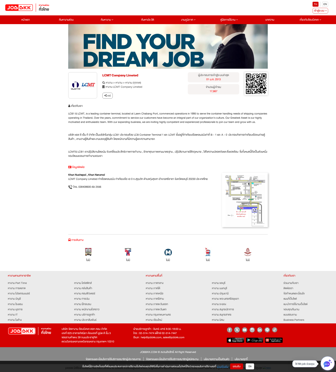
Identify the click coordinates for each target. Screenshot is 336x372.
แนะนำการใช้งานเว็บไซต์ (295, 304)
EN (325, 4)
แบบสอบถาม (290, 315)
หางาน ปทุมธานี (220, 293)
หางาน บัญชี (14, 299)
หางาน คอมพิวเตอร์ (84, 293)
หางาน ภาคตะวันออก (157, 304)
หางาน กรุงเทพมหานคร (158, 315)
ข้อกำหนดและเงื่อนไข (294, 293)
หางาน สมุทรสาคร (221, 315)
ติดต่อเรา (288, 288)
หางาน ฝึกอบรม (82, 304)
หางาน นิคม (218, 320)
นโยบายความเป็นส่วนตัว (216, 359)
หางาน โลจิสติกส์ (83, 283)
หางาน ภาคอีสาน (155, 299)
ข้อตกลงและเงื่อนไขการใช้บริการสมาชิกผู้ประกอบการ (113, 359)
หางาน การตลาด (17, 288)
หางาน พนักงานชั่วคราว (86, 309)
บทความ (269, 19)
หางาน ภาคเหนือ (154, 293)
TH (315, 4)
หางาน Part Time (17, 283)
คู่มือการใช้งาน (228, 19)
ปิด (249, 366)
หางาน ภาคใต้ (153, 288)
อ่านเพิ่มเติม (222, 366)
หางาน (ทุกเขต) (133, 83)
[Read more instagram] (252, 330)
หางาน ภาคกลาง (154, 283)
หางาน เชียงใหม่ (154, 320)
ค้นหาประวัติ (147, 19)
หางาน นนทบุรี (219, 288)
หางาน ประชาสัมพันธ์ (85, 320)
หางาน (109, 83)
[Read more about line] (267, 330)
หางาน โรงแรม (15, 304)
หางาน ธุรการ (15, 309)
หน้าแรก (25, 19)
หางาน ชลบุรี (218, 283)
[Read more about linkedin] (259, 330)
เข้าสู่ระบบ (319, 10)
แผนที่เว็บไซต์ (290, 299)
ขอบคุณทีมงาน (291, 309)
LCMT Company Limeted (120, 75)
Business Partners (294, 320)
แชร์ (109, 96)
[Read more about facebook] (229, 330)
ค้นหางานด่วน (66, 19)
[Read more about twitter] (237, 330)
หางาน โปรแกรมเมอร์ (19, 293)
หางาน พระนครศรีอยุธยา (225, 299)
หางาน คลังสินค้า (83, 288)
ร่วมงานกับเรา (291, 283)
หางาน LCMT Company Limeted (124, 87)
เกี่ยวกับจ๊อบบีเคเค (309, 19)
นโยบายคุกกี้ (241, 359)
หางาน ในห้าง (15, 320)
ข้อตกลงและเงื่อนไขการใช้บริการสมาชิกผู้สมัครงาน (172, 359)
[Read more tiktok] (275, 330)
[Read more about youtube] (244, 330)
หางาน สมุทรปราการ (223, 309)
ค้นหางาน (106, 19)
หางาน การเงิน (81, 299)
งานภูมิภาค (187, 19)
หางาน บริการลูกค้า (84, 315)
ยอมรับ (236, 366)
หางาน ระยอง (219, 304)
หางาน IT (13, 315)
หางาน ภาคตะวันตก (156, 309)
